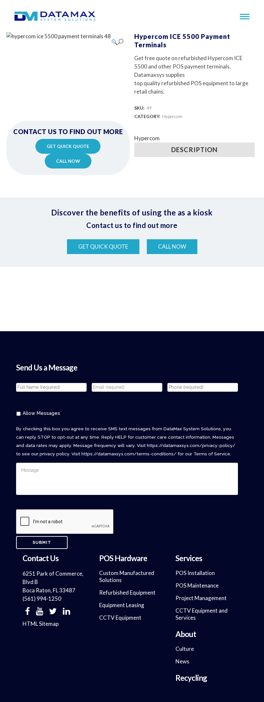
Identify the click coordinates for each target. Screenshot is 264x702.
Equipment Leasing (121, 605)
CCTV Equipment (120, 617)
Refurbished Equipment (127, 592)
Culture (184, 648)
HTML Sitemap (41, 623)
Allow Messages (41, 413)
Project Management (201, 598)
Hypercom (172, 116)
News (182, 661)
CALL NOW (68, 161)
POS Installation (195, 573)
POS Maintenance (197, 585)
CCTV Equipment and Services (201, 614)
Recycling (191, 677)
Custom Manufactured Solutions (126, 576)
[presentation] (65, 521)
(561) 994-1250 (42, 598)
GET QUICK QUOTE (68, 146)
